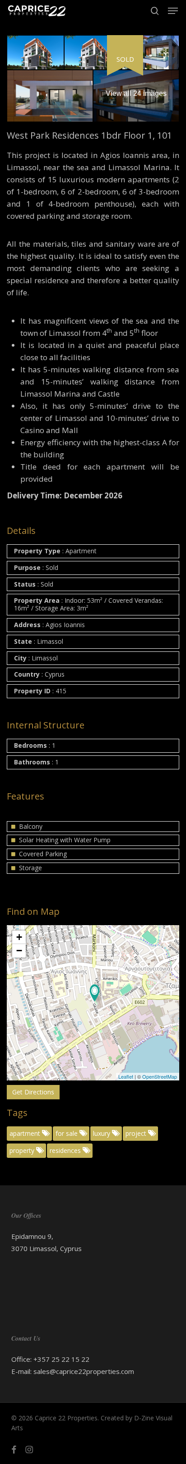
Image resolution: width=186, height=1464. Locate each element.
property (22, 1150)
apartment (25, 1133)
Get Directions (33, 1092)
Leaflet (125, 1076)
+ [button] (19, 937)
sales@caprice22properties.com (83, 1371)
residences (66, 1150)
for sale (67, 1133)
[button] (173, 10)
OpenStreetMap (159, 1076)
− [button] (19, 950)
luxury (102, 1133)
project (137, 1133)
